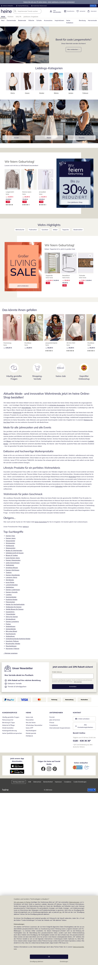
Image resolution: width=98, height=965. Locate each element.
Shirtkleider (10, 580)
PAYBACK (29, 736)
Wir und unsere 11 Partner (22, 902)
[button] (51, 179)
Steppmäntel (10, 541)
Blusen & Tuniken (12, 555)
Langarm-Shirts (11, 577)
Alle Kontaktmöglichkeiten (85, 726)
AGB (29, 782)
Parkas (8, 624)
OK (49, 957)
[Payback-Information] (92, 789)
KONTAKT (77, 712)
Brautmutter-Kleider (13, 643)
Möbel (55, 230)
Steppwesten (10, 548)
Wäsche (31, 20)
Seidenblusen (10, 626)
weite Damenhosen (13, 563)
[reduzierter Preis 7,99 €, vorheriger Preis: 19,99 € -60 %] (85, 263)
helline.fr (26, 527)
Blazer (8, 441)
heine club (29, 717)
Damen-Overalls (12, 592)
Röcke (5, 434)
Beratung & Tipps (8, 722)
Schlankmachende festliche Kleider (18, 639)
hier (60, 912)
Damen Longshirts (12, 621)
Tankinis (9, 572)
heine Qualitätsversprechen (12, 733)
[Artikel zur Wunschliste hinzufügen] (17, 172)
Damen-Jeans (11, 538)
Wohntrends (17, 412)
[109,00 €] (12, 327)
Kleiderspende (31, 733)
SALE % (18, 17)
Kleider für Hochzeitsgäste (15, 604)
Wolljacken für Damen (13, 607)
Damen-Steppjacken (13, 560)
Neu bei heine (31, 722)
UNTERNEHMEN (56, 712)
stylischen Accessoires (57, 405)
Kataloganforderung (9, 730)
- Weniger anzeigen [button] (10, 653)
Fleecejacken (10, 602)
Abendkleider (26, 408)
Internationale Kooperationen (59, 728)
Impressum (58, 782)
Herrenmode (92, 20)
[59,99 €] (54, 327)
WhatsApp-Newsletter (34, 725)
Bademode (22, 20)
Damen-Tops (10, 536)
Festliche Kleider (11, 599)
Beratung (82, 20)
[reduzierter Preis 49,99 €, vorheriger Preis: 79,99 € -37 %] (29, 179)
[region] (49, 930)
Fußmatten (33, 230)
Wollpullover (10, 636)
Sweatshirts (10, 612)
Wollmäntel (10, 565)
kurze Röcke (10, 582)
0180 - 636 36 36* (82, 740)
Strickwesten (10, 543)
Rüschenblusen (11, 646)
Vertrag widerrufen (19, 782)
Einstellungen (64, 961)
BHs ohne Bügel (11, 631)
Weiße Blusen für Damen (14, 609)
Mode (3, 17)
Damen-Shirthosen (12, 570)
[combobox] (30, 11)
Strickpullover (11, 619)
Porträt (52, 717)
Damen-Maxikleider (13, 575)
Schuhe (39, 20)
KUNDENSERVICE (9, 712)
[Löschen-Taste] (39, 11)
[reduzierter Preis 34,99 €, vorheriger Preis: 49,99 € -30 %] (45, 179)
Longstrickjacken (12, 585)
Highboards (10, 546)
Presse (51, 722)
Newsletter (30, 720)
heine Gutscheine (41, 522)
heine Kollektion (69, 21)
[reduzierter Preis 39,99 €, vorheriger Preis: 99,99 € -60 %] (69, 263)
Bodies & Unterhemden (14, 550)
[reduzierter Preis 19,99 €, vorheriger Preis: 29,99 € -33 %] (12, 179)
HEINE (28, 712)
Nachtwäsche (11, 634)
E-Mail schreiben (82, 719)
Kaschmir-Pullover (12, 641)
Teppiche (65, 230)
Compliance (53, 725)
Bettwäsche (20, 230)
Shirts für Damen (12, 617)
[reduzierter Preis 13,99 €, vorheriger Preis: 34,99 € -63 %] (52, 263)
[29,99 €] (33, 327)
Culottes (9, 595)
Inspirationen (59, 20)
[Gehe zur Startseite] (6, 11)
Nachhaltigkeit (31, 730)
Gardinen (45, 230)
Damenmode (11, 20)
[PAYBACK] (93, 5)
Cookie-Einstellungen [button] (80, 782)
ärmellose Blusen (12, 568)
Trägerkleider (10, 614)
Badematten (78, 230)
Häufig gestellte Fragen (10, 717)
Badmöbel (72, 477)
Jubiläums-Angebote (30, 17)
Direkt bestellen (7, 728)
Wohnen (10, 17)
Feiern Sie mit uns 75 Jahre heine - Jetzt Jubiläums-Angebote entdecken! (49, 2)
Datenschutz (37, 782)
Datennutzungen (74, 902)
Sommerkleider (11, 597)
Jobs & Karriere (54, 720)
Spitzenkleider (11, 629)
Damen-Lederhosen (13, 590)
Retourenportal (7, 720)
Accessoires (48, 20)
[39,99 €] (75, 327)
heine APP (29, 728)
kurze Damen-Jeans (13, 558)
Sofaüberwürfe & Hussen (15, 553)
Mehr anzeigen (78, 681)
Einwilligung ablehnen (36, 961)
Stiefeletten (10, 587)
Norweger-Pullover (12, 648)
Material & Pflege (8, 725)
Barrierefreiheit (48, 782)
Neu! (2, 20)
